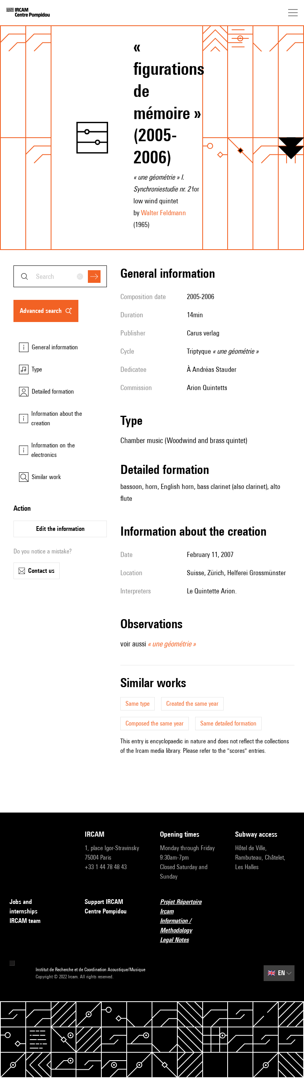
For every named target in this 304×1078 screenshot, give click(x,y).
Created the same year (192, 703)
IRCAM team (25, 921)
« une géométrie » (172, 643)
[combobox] (60, 276)
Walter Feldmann (163, 212)
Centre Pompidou (106, 911)
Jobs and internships (24, 906)
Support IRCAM (104, 902)
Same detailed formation (228, 723)
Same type (137, 703)
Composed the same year (154, 723)
